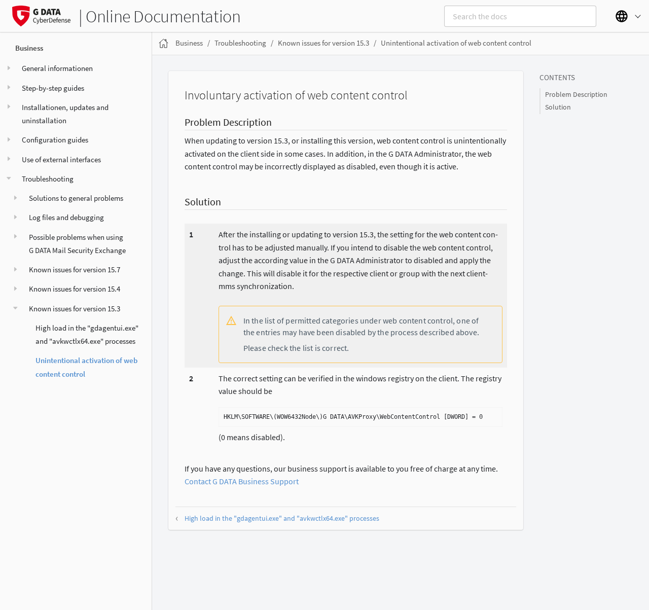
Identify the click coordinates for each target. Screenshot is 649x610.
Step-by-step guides (53, 87)
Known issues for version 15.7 (74, 269)
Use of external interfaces (61, 159)
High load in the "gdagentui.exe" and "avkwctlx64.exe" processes (86, 333)
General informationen (57, 68)
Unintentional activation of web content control (86, 366)
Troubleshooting (48, 178)
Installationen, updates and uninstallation (65, 113)
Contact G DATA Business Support (242, 481)
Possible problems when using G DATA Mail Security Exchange (77, 243)
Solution (558, 107)
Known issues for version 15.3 (74, 308)
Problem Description (576, 94)
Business (29, 48)
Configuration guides (55, 140)
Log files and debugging (66, 217)
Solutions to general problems (76, 198)
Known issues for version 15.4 (74, 289)
